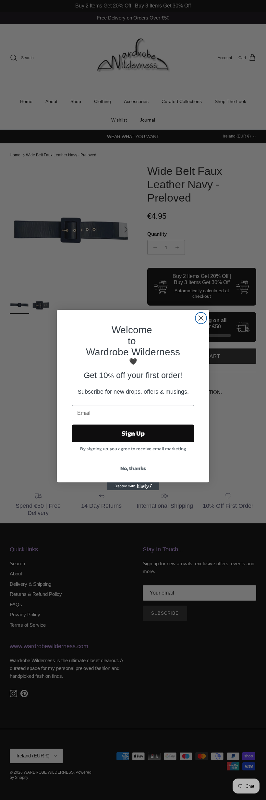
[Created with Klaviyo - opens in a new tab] (133, 486)
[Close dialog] (201, 318)
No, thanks (133, 468)
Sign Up (133, 433)
